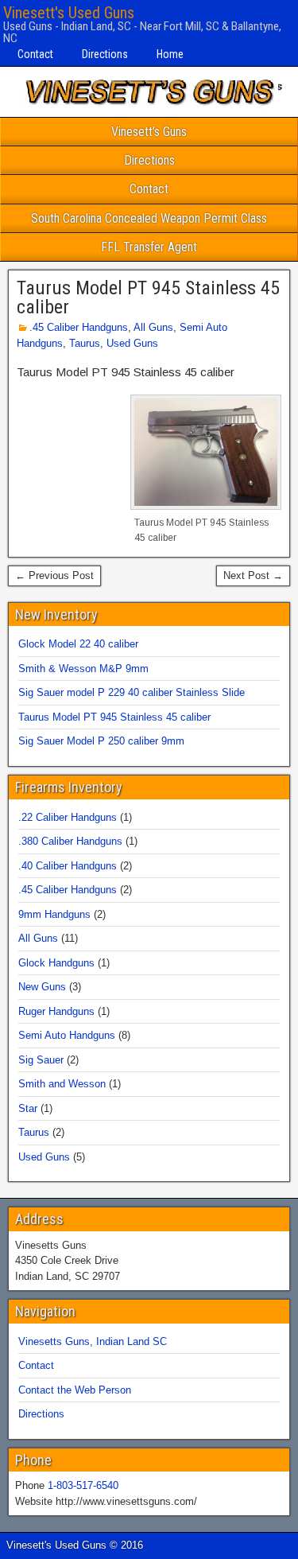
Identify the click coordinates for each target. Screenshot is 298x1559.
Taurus (84, 343)
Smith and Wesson (62, 1084)
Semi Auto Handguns (66, 1035)
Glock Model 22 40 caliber (78, 644)
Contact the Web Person (74, 1390)
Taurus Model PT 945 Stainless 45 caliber (148, 297)
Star (27, 1108)
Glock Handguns (56, 963)
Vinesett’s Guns (149, 131)
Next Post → (253, 575)
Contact (35, 54)
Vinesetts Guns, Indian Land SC (92, 1341)
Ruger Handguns (56, 1011)
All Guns (153, 327)
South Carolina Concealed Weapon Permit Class (149, 218)
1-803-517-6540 (83, 1485)
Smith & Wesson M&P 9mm (83, 669)
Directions (105, 54)
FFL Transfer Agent (149, 247)
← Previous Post (54, 575)
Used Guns (132, 343)
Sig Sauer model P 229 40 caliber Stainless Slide (131, 692)
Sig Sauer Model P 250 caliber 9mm (101, 741)
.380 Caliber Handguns (70, 841)
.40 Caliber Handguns (67, 866)
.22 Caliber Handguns (67, 817)
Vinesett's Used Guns (68, 12)
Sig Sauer (41, 1060)
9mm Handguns (54, 914)
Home (170, 54)
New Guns (42, 987)
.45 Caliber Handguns (78, 327)
